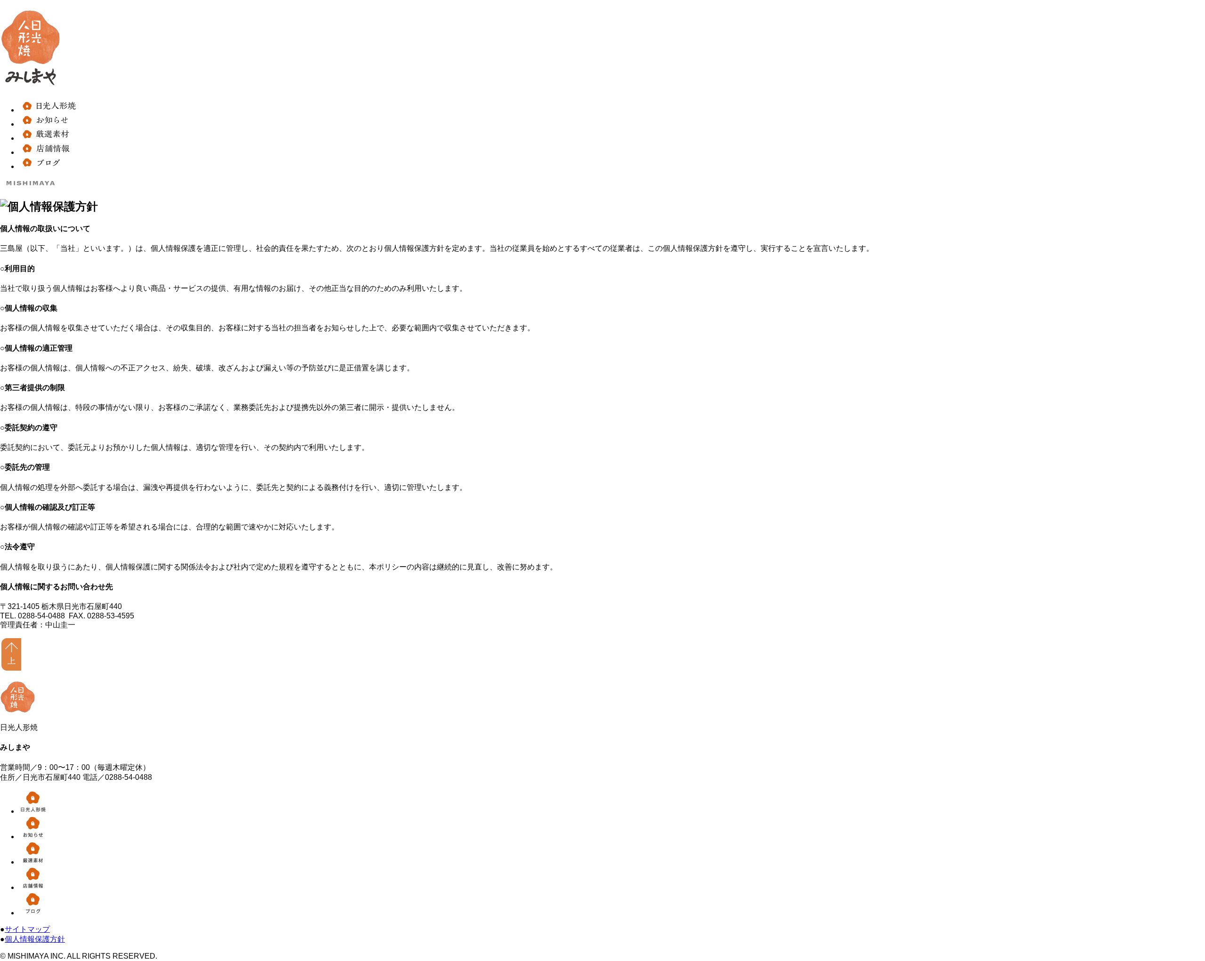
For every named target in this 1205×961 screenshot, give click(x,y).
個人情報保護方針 (35, 939)
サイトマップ (27, 929)
